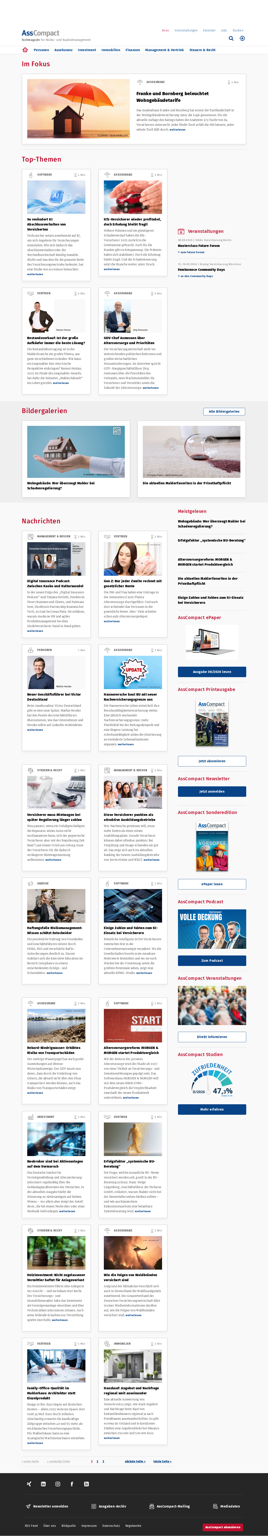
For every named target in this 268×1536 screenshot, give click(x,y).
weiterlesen (178, 129)
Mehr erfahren (212, 1109)
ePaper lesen (212, 884)
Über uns (49, 1526)
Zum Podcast (212, 961)
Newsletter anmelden (50, 1506)
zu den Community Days (197, 276)
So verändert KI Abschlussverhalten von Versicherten (46, 224)
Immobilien (111, 50)
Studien (238, 30)
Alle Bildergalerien (224, 411)
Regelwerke (133, 1526)
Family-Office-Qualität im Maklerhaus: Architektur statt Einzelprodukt (51, 1393)
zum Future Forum (193, 252)
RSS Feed (31, 1526)
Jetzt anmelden (212, 791)
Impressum (89, 1526)
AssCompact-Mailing (173, 1506)
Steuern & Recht (202, 50)
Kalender (209, 30)
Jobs (224, 30)
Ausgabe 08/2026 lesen (212, 672)
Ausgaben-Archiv (112, 1506)
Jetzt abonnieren (212, 761)
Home (25, 50)
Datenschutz (111, 1526)
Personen (41, 50)
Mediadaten (230, 1506)
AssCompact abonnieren (222, 1527)
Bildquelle (69, 1526)
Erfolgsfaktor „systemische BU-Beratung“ (212, 540)
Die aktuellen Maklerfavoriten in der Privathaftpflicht (187, 483)
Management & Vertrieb (164, 50)
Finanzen (133, 50)
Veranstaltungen (186, 30)
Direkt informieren (212, 1037)
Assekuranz (63, 50)
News (165, 30)
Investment (87, 50)
